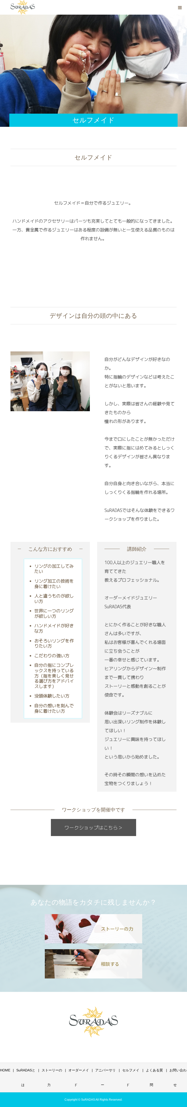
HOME (5, 1070)
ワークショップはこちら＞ (93, 827)
